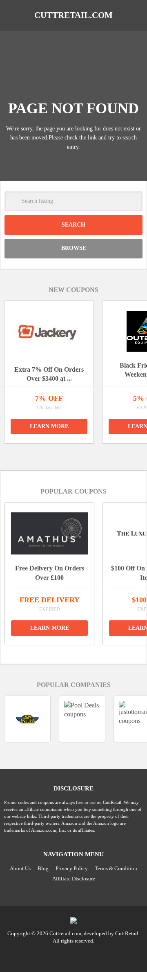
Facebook (89, 955)
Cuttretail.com (73, 15)
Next (83, 453)
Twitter (58, 955)
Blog (43, 868)
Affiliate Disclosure (73, 878)
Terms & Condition (116, 868)
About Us (20, 868)
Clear (132, 201)
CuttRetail (126, 933)
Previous (64, 453)
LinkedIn (73, 955)
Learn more (49, 426)
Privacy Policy (72, 868)
